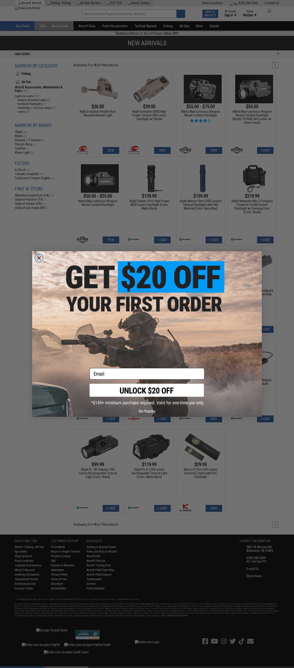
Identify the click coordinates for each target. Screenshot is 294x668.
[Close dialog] (39, 258)
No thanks (147, 411)
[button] (147, 394)
